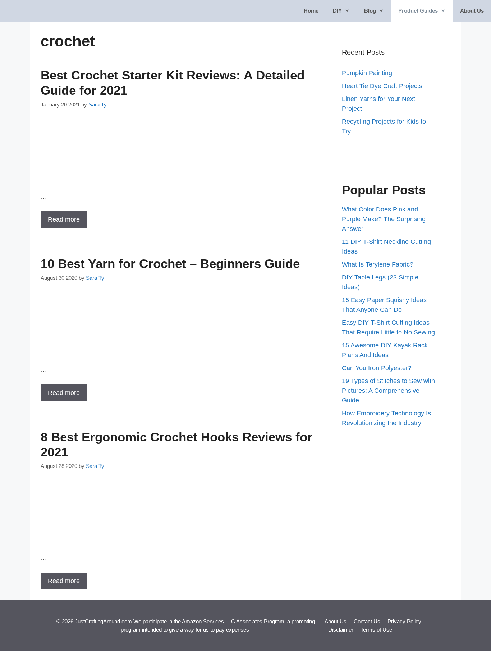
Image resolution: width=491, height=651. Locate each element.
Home (311, 11)
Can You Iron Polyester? (377, 368)
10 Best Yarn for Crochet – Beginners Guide (170, 263)
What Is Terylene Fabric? (377, 264)
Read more (64, 219)
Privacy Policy (404, 621)
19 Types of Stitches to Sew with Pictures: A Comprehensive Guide (388, 390)
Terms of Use (376, 630)
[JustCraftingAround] (26, 11)
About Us (472, 11)
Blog (370, 11)
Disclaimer (340, 630)
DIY (337, 11)
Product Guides (418, 11)
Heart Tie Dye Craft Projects (382, 86)
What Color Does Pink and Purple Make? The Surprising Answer (384, 219)
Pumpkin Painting (367, 73)
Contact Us (367, 621)
